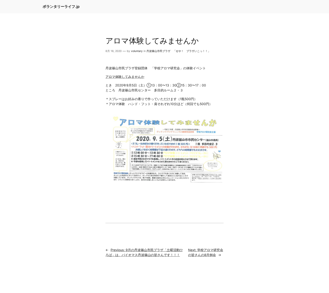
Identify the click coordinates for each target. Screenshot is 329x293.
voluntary (137, 51)
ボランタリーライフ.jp (61, 6)
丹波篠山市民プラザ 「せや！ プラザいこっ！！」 (178, 51)
